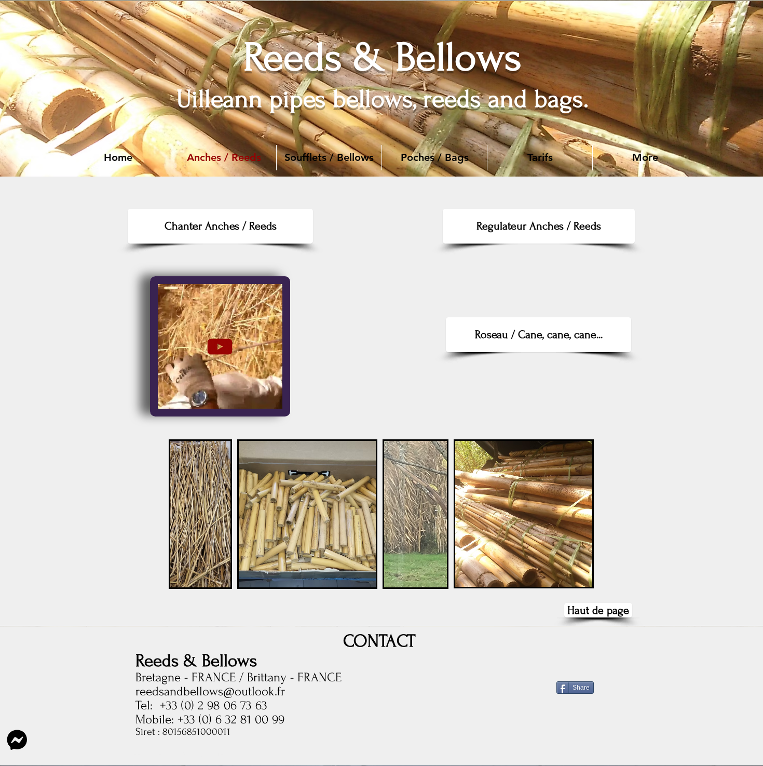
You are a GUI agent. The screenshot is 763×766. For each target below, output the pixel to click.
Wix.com (254, 754)
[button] (645, 157)
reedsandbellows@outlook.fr (210, 691)
